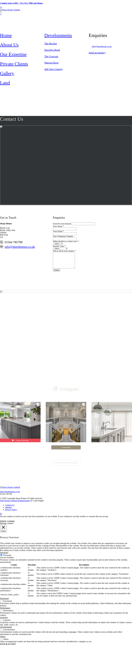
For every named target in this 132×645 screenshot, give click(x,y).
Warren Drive (51, 62)
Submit (56, 270)
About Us (9, 44)
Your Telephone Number (63, 236)
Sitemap (8, 507)
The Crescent (51, 56)
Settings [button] (3, 521)
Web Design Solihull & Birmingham (15, 501)
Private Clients (14, 63)
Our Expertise (13, 54)
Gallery (7, 73)
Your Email (58, 231)
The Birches (50, 43)
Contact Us (9, 505)
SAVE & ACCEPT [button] (8, 644)
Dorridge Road (52, 49)
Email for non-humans (62, 224)
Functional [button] (4, 598)
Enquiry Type (59, 246)
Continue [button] (11, 521)
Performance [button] (5, 608)
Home (6, 35)
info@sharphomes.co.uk (102, 46)
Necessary (7, 555)
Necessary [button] (4, 552)
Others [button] (2, 636)
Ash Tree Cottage (53, 69)
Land (5, 82)
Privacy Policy (11, 510)
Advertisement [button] (6, 627)
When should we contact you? (66, 241)
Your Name (58, 226)
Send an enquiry (97, 52)
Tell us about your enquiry (64, 251)
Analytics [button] (4, 617)
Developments (58, 35)
